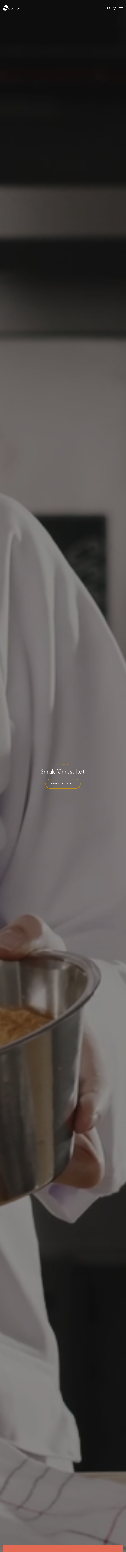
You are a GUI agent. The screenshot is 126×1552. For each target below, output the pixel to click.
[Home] (11, 8)
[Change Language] (114, 8)
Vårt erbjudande (63, 783)
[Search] (108, 8)
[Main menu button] (121, 8)
